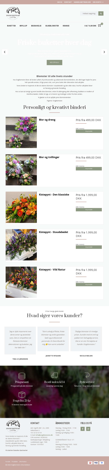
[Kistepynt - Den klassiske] (21, 207)
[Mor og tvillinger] (21, 170)
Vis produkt (88, 131)
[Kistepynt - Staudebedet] (21, 244)
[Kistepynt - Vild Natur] (21, 282)
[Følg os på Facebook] (83, 429)
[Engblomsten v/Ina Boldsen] (13, 13)
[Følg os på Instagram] (88, 429)
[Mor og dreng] (21, 132)
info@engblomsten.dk (44, 435)
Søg (100, 13)
